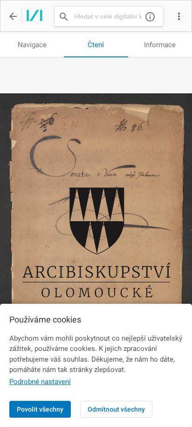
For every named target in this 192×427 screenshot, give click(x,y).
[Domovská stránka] (31, 16)
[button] (179, 16)
